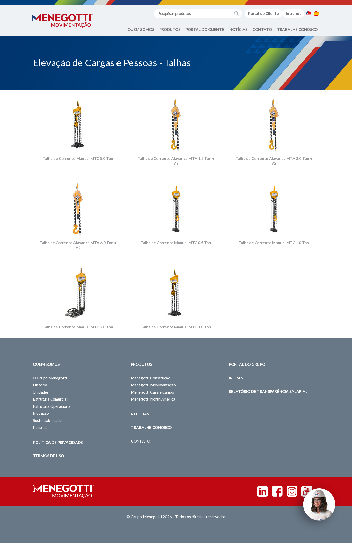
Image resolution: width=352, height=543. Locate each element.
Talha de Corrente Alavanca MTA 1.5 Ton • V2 (176, 160)
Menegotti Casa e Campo (152, 392)
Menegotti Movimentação (153, 385)
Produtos (169, 29)
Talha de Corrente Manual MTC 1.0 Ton (274, 242)
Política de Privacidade (58, 442)
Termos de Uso (48, 455)
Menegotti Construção (150, 378)
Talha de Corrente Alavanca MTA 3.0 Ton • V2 (274, 160)
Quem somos (46, 364)
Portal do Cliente (263, 13)
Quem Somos (141, 29)
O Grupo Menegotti (50, 378)
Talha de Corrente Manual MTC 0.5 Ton (176, 242)
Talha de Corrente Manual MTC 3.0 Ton (176, 327)
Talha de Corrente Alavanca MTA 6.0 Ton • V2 (78, 245)
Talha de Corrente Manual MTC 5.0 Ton (78, 158)
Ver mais (78, 137)
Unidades (41, 392)
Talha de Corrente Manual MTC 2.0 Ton (78, 327)
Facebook (277, 491)
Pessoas (40, 427)
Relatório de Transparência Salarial (268, 391)
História (40, 385)
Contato (262, 29)
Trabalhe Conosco (297, 29)
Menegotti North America (153, 399)
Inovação (41, 413)
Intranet (293, 13)
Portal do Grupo (247, 364)
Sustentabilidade (47, 420)
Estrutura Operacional (52, 406)
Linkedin (262, 491)
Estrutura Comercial (50, 399)
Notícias (238, 29)
